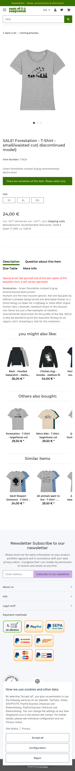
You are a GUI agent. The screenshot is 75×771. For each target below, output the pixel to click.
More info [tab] (30, 268)
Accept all (37, 737)
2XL (39, 200)
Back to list (10, 32)
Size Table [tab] (10, 268)
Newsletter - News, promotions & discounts (38, 3)
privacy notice (11, 562)
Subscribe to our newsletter (52, 574)
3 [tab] (41, 123)
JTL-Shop (43, 766)
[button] (55, 9)
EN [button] (45, 10)
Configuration (37, 747)
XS (10, 200)
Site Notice (12, 728)
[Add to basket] (5, 44)
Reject (37, 757)
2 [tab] (37, 123)
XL (24, 200)
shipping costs (56, 221)
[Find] (68, 19)
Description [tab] (11, 261)
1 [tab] (34, 123)
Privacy (26, 728)
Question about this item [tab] (43, 261)
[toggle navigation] (4, 8)
